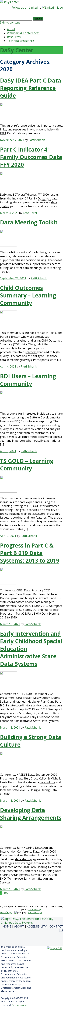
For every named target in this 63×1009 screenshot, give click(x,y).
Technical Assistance (20, 41)
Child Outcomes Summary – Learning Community (28, 295)
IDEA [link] (3, 133)
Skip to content (10, 22)
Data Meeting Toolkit (29, 222)
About (11, 29)
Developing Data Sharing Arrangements (30, 813)
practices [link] (31, 352)
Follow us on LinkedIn (26, 7)
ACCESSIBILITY (37, 926)
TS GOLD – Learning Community (26, 464)
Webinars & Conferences (23, 33)
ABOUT (19, 926)
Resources (14, 37)
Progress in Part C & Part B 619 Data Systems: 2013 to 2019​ (29, 553)
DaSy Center (16, 50)
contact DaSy (35, 909)
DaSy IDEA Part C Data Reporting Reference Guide (30, 88)
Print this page (35, 912)
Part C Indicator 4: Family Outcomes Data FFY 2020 (31, 157)
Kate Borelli (30, 213)
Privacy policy (19, 1005)
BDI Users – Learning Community (28, 379)
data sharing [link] (23, 859)
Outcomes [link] (44, 198)
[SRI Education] (54, 948)
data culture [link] (47, 782)
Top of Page (6, 912)
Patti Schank (37, 140)
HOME (7, 926)
